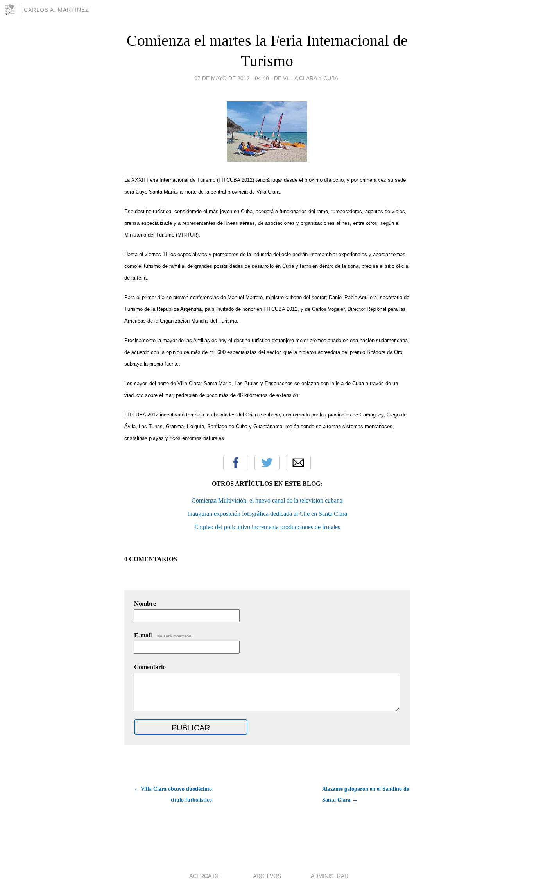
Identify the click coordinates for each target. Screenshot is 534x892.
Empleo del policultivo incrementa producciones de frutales (267, 527)
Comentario (150, 667)
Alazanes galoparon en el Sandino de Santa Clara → (365, 794)
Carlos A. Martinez (56, 10)
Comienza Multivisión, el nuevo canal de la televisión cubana (267, 500)
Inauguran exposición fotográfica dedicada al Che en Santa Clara (267, 513)
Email (298, 462)
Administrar (329, 876)
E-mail (163, 635)
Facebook (235, 462)
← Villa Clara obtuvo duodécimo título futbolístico (173, 794)
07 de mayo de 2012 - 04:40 (231, 78)
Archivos (267, 876)
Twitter (267, 462)
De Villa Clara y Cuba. (307, 78)
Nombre (145, 603)
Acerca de (204, 876)
